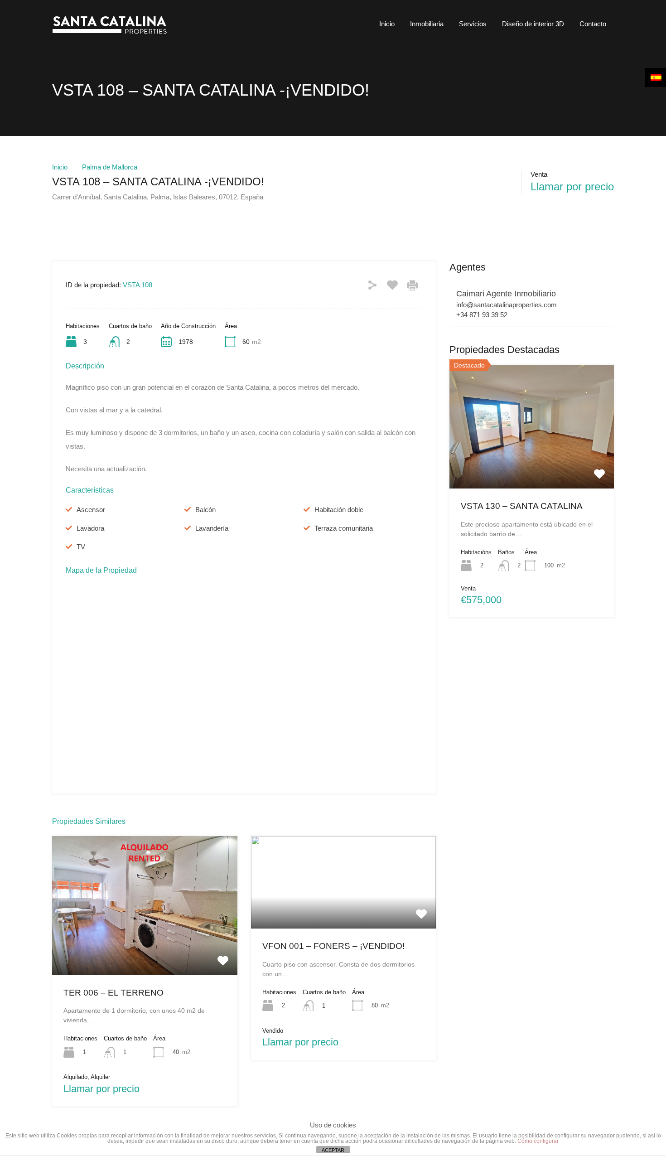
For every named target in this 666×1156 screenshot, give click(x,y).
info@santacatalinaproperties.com (506, 305)
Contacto (592, 24)
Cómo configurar (538, 1141)
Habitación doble (338, 509)
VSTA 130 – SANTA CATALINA (522, 506)
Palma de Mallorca (109, 167)
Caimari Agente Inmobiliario (506, 293)
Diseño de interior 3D (533, 24)
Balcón (205, 509)
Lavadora (90, 528)
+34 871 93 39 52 (481, 315)
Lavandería (211, 528)
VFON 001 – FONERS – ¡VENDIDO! (333, 946)
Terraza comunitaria (343, 528)
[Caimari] (113, 34)
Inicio (387, 24)
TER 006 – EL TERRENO (113, 992)
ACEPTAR (333, 1150)
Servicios (473, 24)
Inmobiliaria (427, 24)
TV (81, 547)
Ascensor (91, 509)
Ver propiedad (145, 947)
